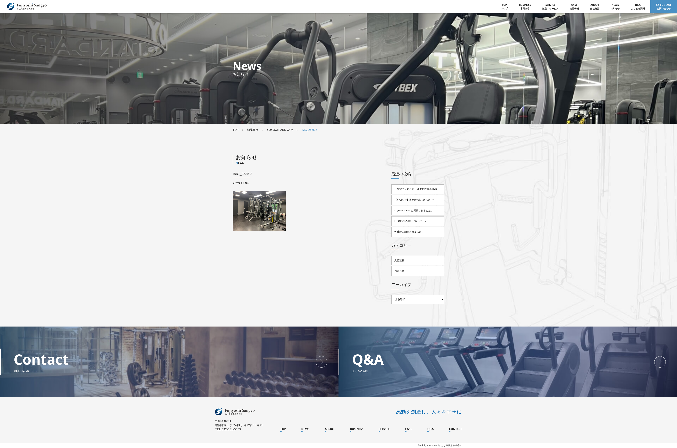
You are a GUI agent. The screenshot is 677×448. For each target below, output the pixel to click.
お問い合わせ (664, 6)
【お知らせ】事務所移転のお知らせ (414, 199)
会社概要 (594, 6)
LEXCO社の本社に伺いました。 (412, 221)
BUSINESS (357, 429)
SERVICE (384, 429)
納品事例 (574, 6)
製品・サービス (550, 6)
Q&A (430, 429)
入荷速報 (399, 260)
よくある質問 (638, 6)
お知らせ (615, 6)
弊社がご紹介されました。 (409, 231)
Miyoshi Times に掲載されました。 (413, 210)
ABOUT (330, 429)
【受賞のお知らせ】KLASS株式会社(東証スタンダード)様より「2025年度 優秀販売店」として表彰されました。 (419, 189)
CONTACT (455, 429)
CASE (408, 429)
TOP (283, 429)
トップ (504, 6)
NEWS (305, 429)
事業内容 (525, 6)
